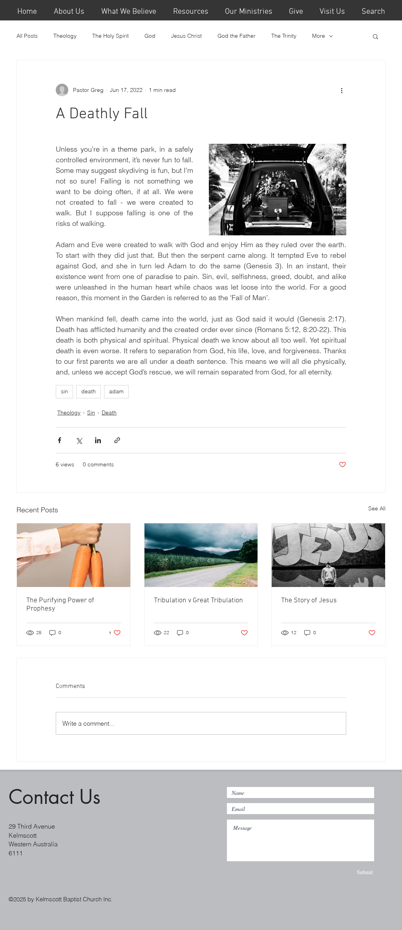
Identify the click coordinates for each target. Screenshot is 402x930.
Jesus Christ (186, 35)
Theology (65, 35)
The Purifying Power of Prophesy (60, 604)
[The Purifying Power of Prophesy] (73, 555)
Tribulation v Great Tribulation (198, 600)
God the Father (236, 35)
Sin (91, 412)
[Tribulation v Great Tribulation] (201, 555)
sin (64, 391)
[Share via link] (117, 440)
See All (377, 508)
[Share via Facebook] (59, 440)
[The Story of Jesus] (328, 555)
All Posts (27, 35)
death (88, 391)
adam (116, 391)
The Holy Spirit (110, 35)
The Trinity (283, 35)
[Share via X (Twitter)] (78, 440)
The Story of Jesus (309, 600)
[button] (190, 10)
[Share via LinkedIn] (98, 440)
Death (109, 412)
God (149, 35)
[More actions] (341, 90)
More (318, 35)
